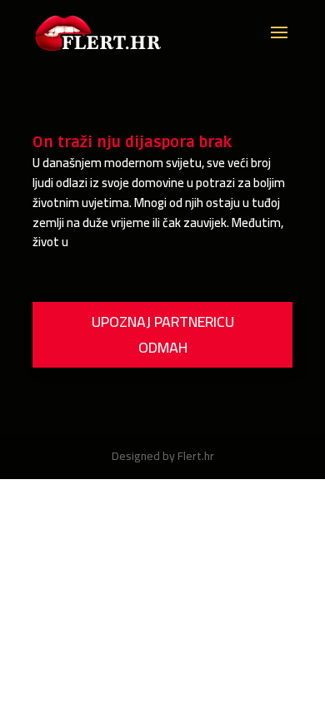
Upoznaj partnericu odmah (163, 334)
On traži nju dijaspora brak (132, 142)
